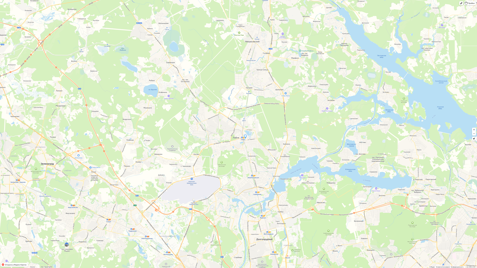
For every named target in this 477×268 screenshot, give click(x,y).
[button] (461, 3)
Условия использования (443, 267)
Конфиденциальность (457, 267)
